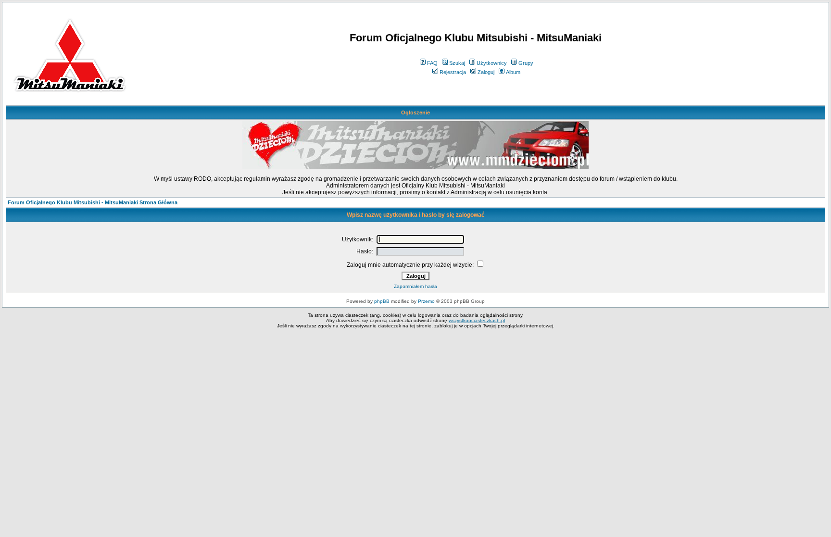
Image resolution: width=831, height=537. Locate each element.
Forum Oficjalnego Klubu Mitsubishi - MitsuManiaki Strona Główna (92, 202)
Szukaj (457, 63)
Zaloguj (486, 72)
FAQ (432, 63)
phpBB (382, 301)
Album (513, 72)
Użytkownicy (492, 63)
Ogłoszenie (415, 112)
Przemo (426, 301)
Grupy (525, 63)
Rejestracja (453, 72)
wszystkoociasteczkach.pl (477, 320)
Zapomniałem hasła (415, 286)
